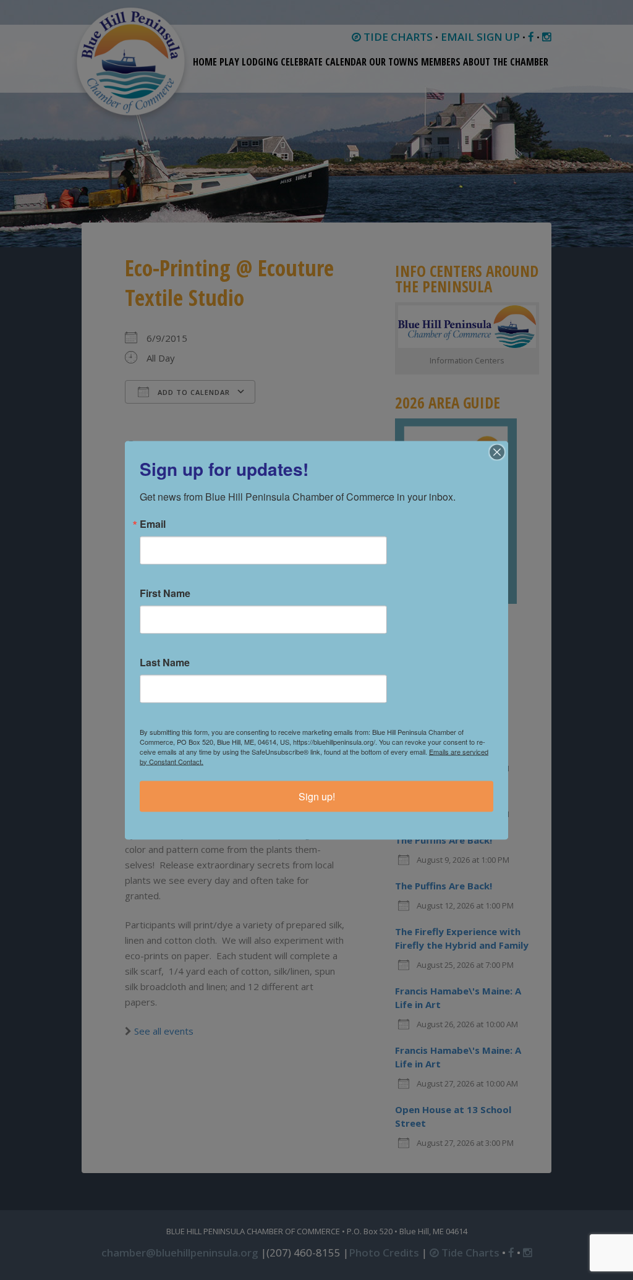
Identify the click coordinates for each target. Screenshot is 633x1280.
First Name (165, 593)
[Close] (497, 451)
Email (153, 523)
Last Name (165, 662)
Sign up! (317, 796)
